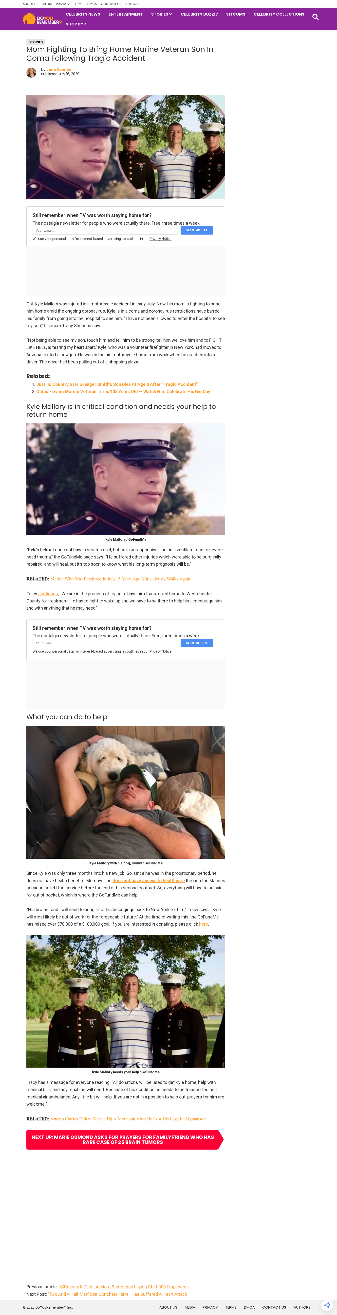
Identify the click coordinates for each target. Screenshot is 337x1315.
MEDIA (47, 3)
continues (48, 593)
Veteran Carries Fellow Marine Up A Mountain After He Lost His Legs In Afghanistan (128, 1119)
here (203, 924)
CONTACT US (111, 3)
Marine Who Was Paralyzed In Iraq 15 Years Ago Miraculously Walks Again (120, 579)
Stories (36, 42)
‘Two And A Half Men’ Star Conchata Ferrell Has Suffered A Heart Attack (117, 1294)
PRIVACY (62, 3)
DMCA (92, 3)
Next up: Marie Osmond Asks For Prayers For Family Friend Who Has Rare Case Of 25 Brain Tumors (123, 1140)
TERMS (78, 3)
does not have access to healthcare (148, 880)
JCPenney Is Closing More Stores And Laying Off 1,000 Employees (124, 1286)
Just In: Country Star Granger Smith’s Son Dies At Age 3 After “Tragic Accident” (117, 384)
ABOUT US (30, 3)
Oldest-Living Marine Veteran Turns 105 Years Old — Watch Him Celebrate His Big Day (123, 391)
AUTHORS (132, 3)
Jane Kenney (58, 69)
